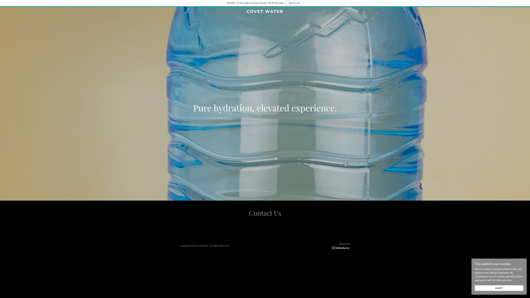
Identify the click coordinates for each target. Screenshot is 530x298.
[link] (265, 12)
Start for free (294, 3)
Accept (499, 288)
